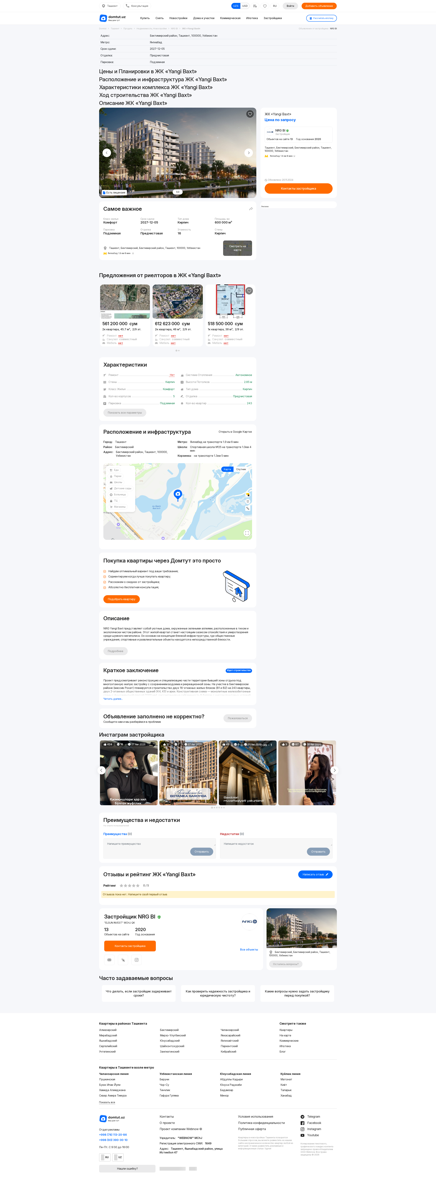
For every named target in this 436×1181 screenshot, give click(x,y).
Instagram (313, 1129)
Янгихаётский (230, 1040)
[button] (176, 350)
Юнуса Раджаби (231, 1084)
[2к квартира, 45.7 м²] (125, 332)
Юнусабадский (170, 1040)
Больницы (120, 494)
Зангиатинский (169, 1051)
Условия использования (255, 1116)
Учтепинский (107, 1051)
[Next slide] (248, 153)
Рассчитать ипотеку (323, 18)
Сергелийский (108, 1046)
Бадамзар (226, 1090)
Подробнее (115, 651)
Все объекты (249, 949)
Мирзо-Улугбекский (173, 1035)
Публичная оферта (252, 1129)
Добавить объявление (319, 5)
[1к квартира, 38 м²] (230, 332)
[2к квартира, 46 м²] (178, 332)
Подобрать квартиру (121, 599)
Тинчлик (165, 1090)
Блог (282, 1051)
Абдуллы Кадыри (231, 1079)
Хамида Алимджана (112, 1090)
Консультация (139, 5)
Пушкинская (107, 1079)
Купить (145, 18)
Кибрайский (228, 1051)
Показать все (107, 1102)
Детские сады (122, 488)
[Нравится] (250, 114)
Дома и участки (203, 18)
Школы (118, 482)
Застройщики (273, 18)
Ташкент (112, 5)
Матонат (286, 1079)
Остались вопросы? (286, 964)
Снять (159, 18)
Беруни (164, 1079)
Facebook (313, 1123)
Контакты (167, 1116)
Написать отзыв (313, 874)
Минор (224, 1095)
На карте (285, 1035)
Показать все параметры (125, 412)
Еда (116, 469)
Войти (290, 5)
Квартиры (285, 1030)
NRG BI (333, 28)
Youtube (312, 1135)
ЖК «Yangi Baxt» (199, 275)
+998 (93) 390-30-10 (113, 1140)
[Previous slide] (107, 153)
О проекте (167, 1123)
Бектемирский (169, 1030)
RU (275, 5)
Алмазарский (107, 1030)
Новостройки (178, 18)
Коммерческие (289, 1040)
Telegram (313, 1116)
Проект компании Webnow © (181, 1129)
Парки (117, 476)
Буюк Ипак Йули (109, 1084)
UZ (120, 1157)
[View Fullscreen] (247, 533)
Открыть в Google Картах (235, 431)
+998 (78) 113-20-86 (113, 1134)
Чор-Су (164, 1084)
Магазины (120, 506)
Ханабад (286, 1095)
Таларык (286, 1090)
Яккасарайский (230, 1035)
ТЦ (116, 500)
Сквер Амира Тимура (113, 1095)
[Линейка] (247, 508)
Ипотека (252, 18)
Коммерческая (230, 18)
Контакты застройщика (298, 188)
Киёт (284, 1084)
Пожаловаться (238, 718)
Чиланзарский (230, 1030)
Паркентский (229, 1046)
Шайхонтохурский (172, 1046)
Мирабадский (108, 1035)
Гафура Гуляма (169, 1095)
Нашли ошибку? (127, 1168)
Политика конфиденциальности (261, 1123)
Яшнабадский (108, 1040)
